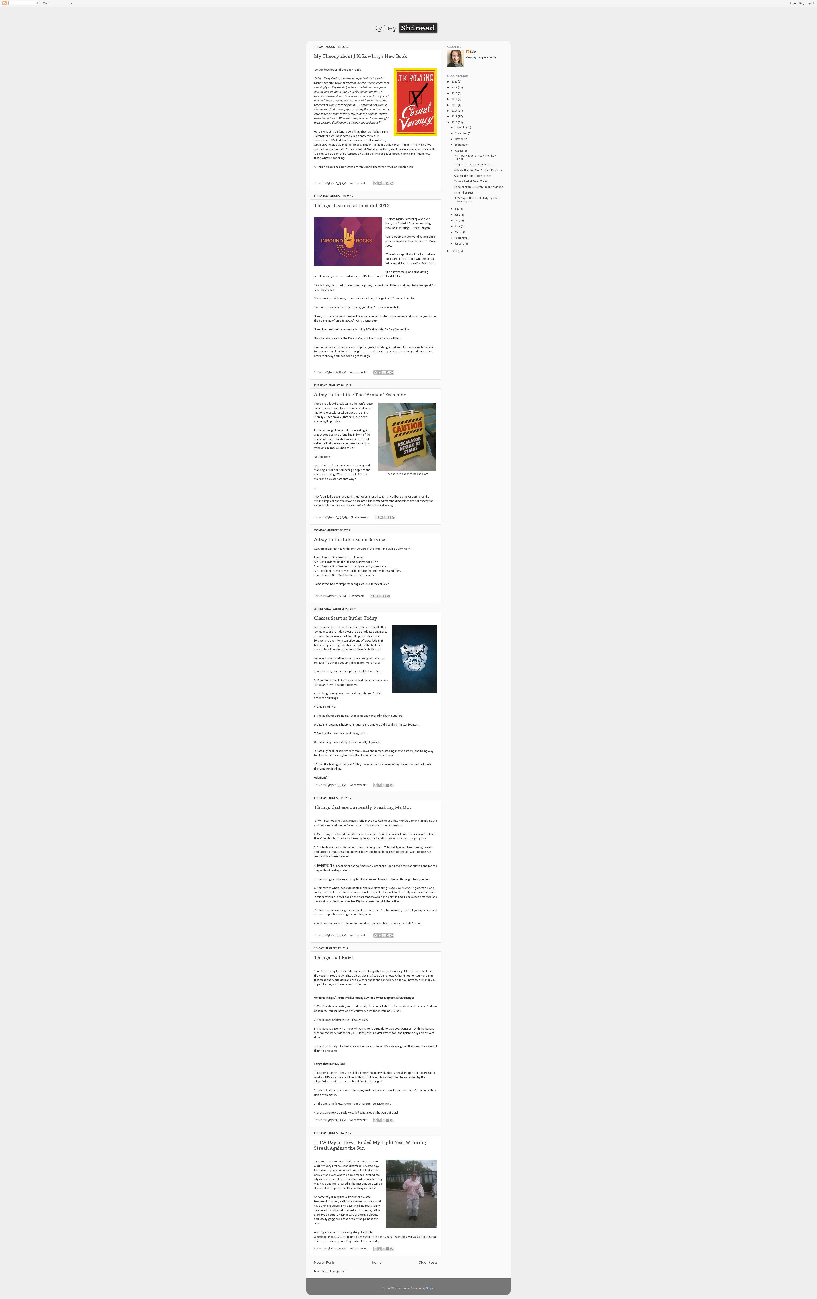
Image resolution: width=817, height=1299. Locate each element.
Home (377, 1263)
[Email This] (375, 183)
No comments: (359, 183)
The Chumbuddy (327, 1046)
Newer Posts (324, 1263)
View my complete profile (481, 57)
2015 (454, 105)
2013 (454, 116)
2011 (454, 251)
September (461, 145)
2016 (454, 99)
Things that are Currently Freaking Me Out (362, 807)
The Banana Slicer (328, 1028)
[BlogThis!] (379, 183)
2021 (454, 81)
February (460, 238)
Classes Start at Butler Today (345, 618)
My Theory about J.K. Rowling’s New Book (360, 56)
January (460, 243)
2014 (454, 111)
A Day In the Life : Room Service (349, 539)
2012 (454, 122)
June (458, 215)
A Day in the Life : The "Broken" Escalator (360, 394)
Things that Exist (333, 957)
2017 (454, 93)
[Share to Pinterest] (392, 183)
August (459, 151)
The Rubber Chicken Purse (333, 1020)
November (461, 133)
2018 (454, 87)
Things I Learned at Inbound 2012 (351, 205)
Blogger (430, 1288)
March (459, 232)
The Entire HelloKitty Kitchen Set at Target (344, 1103)
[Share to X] (383, 183)
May (458, 220)
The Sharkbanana (327, 1006)
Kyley (473, 51)
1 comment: (356, 596)
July (457, 209)
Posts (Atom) (338, 1271)
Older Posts (427, 1263)
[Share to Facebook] (388, 183)
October (460, 139)
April (458, 226)
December (461, 127)
